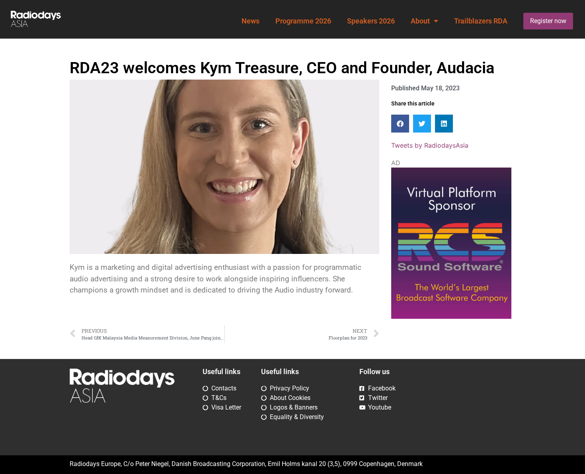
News (250, 21)
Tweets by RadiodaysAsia (429, 145)
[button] (400, 124)
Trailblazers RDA (480, 21)
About (420, 21)
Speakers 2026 (371, 21)
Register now (548, 21)
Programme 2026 (303, 21)
